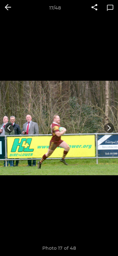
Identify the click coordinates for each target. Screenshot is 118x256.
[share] (94, 7)
